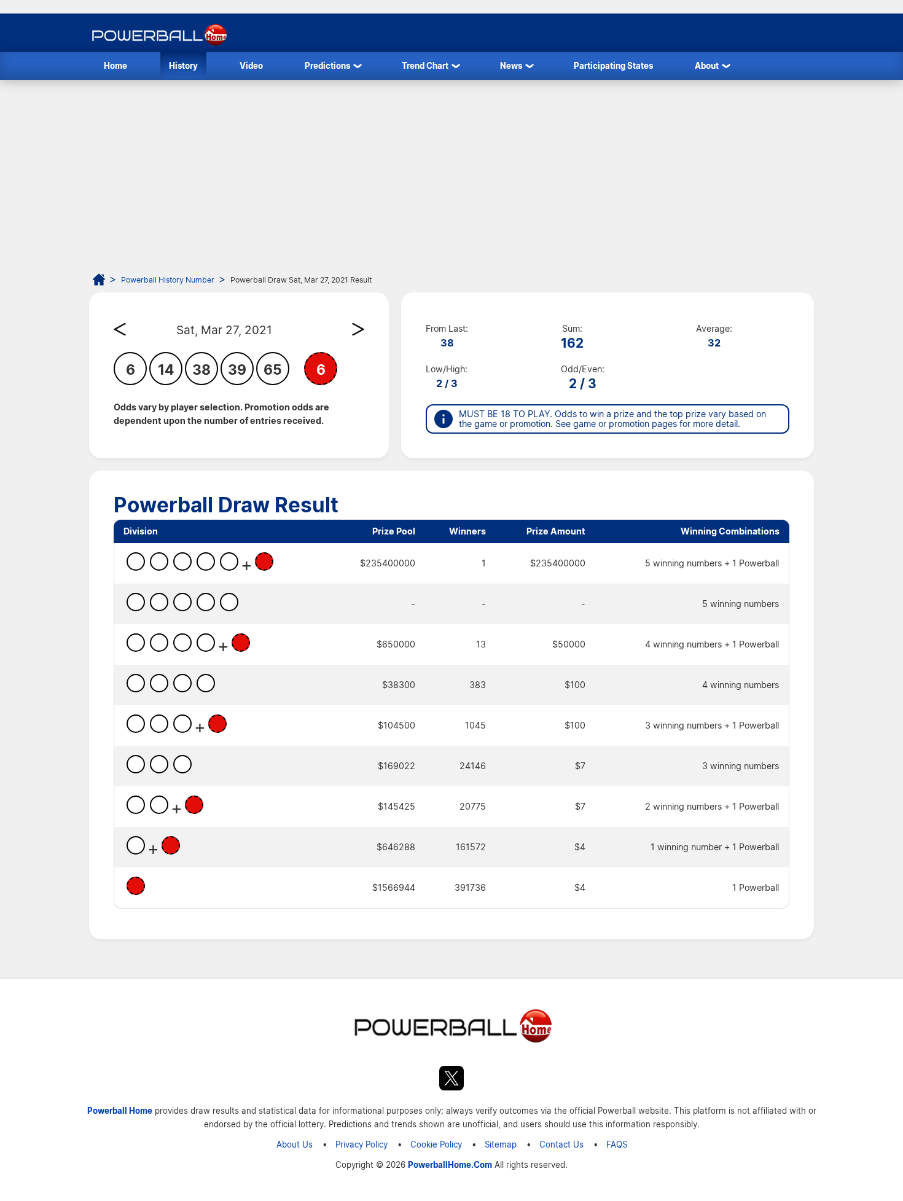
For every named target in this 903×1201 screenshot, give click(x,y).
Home (115, 65)
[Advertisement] (451, 172)
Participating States (613, 65)
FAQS (616, 1144)
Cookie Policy (436, 1144)
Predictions (327, 65)
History (183, 65)
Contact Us (561, 1144)
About (707, 65)
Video (251, 65)
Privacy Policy (361, 1144)
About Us (294, 1144)
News (511, 65)
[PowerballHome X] (451, 1080)
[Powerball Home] (158, 45)
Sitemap (501, 1144)
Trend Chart (425, 65)
